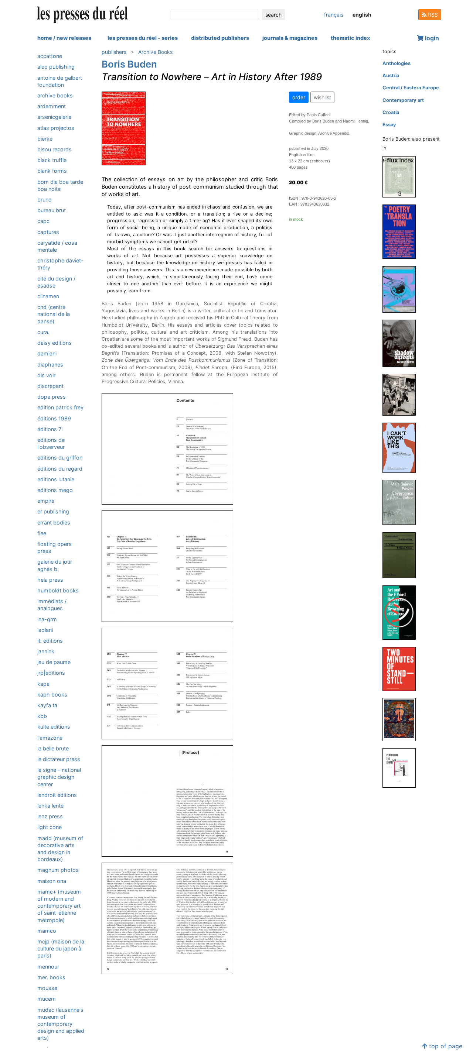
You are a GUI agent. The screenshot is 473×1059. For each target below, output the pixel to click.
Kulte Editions (53, 726)
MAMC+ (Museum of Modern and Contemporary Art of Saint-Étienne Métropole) (59, 905)
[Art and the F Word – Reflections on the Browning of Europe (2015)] (402, 612)
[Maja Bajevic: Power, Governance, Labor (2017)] (402, 502)
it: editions (50, 640)
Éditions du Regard (59, 468)
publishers (114, 52)
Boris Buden (129, 64)
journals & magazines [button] (289, 38)
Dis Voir (46, 375)
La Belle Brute (53, 748)
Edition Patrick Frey (60, 407)
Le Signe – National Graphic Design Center (59, 777)
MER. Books (51, 977)
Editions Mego (55, 490)
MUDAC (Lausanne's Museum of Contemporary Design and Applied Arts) (60, 1024)
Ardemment (51, 106)
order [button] (298, 97)
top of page (444, 1046)
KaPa (43, 684)
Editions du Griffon (59, 457)
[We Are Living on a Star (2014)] (402, 719)
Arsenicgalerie (54, 117)
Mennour (48, 966)
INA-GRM (47, 619)
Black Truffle (52, 160)
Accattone (49, 56)
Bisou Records (54, 149)
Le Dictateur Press (58, 759)
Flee (41, 533)
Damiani (47, 353)
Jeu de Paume (54, 662)
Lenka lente (50, 805)
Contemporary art (403, 100)
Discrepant (50, 386)
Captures (48, 231)
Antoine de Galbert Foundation (59, 80)
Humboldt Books (58, 590)
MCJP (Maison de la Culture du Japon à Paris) (60, 948)
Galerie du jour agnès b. (54, 565)
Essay (389, 124)
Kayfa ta (47, 705)
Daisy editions (54, 343)
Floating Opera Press (54, 547)
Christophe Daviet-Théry (60, 264)
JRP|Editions (51, 673)
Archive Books (55, 95)
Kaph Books (52, 694)
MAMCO (46, 931)
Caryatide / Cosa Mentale (57, 246)
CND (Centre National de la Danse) (53, 314)
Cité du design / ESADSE (56, 281)
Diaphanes (50, 364)
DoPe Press (51, 396)
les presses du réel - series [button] (143, 38)
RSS (432, 14)
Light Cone (49, 827)
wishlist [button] (322, 97)
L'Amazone (49, 738)
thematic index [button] (350, 38)
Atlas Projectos (55, 127)
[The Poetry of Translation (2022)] (402, 231)
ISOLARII (45, 630)
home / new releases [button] (64, 38)
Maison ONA (51, 881)
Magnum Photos (58, 870)
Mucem (46, 999)
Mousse (47, 988)
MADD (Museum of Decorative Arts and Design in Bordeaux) (60, 849)
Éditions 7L (49, 429)
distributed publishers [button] (220, 38)
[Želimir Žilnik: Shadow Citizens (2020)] (402, 343)
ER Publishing (53, 511)
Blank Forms (52, 171)
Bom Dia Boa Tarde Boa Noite (60, 185)
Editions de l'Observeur (51, 443)
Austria (390, 75)
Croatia (390, 112)
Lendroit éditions (57, 795)
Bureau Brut (51, 210)
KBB (42, 716)
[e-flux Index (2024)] (402, 176)
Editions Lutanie (55, 479)
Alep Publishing (56, 66)
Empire (45, 501)
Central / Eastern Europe (410, 87)
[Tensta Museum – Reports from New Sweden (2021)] (402, 289)
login (431, 38)
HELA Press (50, 580)
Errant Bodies (53, 522)
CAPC (43, 221)
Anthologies (396, 63)
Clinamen (48, 296)
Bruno (44, 199)
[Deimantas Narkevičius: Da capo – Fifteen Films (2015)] (402, 555)
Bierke (44, 138)
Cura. (43, 332)
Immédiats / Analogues (52, 604)
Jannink (45, 651)
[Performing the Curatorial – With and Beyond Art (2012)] (402, 767)
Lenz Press (50, 816)
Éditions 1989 (54, 418)
